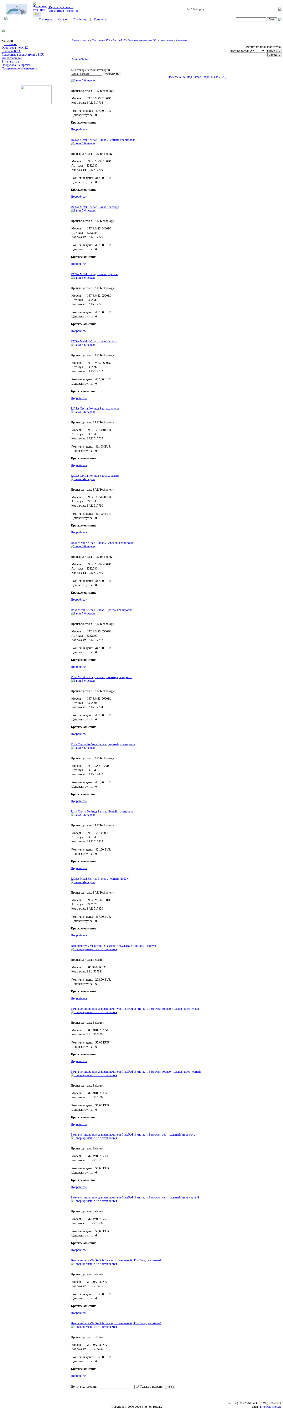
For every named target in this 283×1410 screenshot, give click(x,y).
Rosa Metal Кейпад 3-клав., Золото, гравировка (101, 677)
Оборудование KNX (15, 47)
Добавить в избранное (63, 10)
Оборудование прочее (16, 65)
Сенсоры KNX (11, 51)
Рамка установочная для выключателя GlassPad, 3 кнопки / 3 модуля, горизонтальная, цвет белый (135, 1008)
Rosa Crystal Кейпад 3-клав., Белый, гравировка (102, 811)
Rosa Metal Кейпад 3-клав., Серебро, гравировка (102, 542)
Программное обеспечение (19, 68)
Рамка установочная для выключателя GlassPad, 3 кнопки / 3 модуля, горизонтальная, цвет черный (136, 1071)
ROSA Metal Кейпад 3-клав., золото (94, 341)
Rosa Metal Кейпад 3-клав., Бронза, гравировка (101, 610)
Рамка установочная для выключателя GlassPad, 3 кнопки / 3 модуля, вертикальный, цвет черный (135, 1197)
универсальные (12, 58)
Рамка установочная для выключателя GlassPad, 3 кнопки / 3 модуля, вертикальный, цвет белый (134, 1134)
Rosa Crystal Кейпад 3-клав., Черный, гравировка (103, 744)
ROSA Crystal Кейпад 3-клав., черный (96, 408)
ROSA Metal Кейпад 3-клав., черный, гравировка (103, 139)
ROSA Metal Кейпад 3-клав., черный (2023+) (100, 878)
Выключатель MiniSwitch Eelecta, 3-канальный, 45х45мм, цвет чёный (116, 1260)
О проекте (45, 19)
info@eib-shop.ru (270, 1406)
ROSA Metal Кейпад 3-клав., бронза (94, 274)
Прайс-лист (81, 19)
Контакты (100, 19)
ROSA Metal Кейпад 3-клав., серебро (95, 207)
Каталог (63, 19)
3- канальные (10, 61)
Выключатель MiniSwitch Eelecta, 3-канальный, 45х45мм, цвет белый (116, 1323)
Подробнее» (79, 129)
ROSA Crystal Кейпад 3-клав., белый (95, 475)
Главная (75, 40)
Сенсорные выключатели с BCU (23, 54)
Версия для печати (61, 7)
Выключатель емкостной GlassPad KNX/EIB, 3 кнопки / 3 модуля (114, 945)
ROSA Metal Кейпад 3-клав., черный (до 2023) (196, 77)
